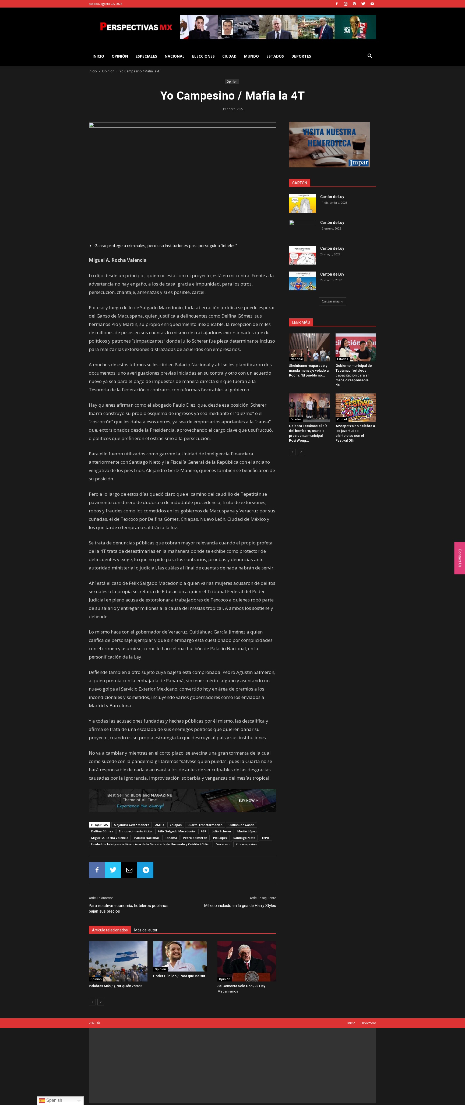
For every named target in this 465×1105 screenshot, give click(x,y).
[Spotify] (354, 4)
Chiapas (176, 825)
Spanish (53, 1100)
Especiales (146, 56)
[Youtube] (372, 4)
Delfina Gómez (102, 831)
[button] (369, 56)
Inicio (93, 71)
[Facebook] (337, 4)
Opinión (120, 56)
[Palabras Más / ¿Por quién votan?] (118, 961)
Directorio (368, 1023)
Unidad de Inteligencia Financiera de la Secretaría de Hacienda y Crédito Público (150, 844)
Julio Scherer (221, 831)
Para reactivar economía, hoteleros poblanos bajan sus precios (128, 908)
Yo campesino (246, 844)
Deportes (301, 56)
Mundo (251, 56)
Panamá (171, 838)
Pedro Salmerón (195, 838)
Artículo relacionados (110, 930)
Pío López (220, 838)
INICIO (98, 56)
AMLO (159, 825)
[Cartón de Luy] (302, 203)
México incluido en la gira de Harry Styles (240, 905)
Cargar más (331, 301)
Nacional (175, 56)
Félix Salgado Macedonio (176, 831)
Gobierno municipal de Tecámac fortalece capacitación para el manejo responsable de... (354, 375)
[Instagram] (345, 4)
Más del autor (145, 930)
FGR (203, 831)
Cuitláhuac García (241, 825)
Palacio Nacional (146, 838)
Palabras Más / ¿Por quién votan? (115, 986)
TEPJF (265, 838)
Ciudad (229, 56)
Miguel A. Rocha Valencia (109, 838)
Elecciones (203, 56)
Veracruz (223, 844)
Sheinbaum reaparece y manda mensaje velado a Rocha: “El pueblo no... (309, 370)
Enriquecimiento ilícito (135, 831)
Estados (275, 56)
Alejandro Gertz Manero (131, 825)
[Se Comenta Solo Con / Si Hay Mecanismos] (246, 961)
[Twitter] (363, 4)
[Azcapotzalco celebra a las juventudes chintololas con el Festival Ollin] (356, 407)
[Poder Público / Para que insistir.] (182, 956)
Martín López (247, 831)
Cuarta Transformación (205, 825)
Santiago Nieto (244, 838)
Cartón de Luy (332, 197)
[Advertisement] (232, 1065)
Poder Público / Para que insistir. (179, 976)
